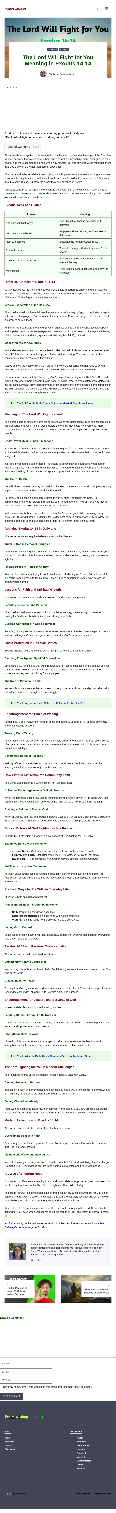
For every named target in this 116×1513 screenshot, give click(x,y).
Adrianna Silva (67, 74)
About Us (9, 1441)
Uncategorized (84, 1461)
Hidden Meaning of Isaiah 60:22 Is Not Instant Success (17, 1291)
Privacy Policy (83, 1493)
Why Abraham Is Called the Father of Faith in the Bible (55, 703)
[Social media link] (36, 1417)
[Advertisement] (58, 111)
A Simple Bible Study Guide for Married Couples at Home (58, 403)
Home (7, 1438)
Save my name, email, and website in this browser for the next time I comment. (47, 1386)
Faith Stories (83, 1445)
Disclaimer (10, 1449)
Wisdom (81, 1468)
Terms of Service (103, 1493)
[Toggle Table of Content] (34, 147)
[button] (96, 9)
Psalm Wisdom (38, 1251)
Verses (63, 49)
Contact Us (10, 1445)
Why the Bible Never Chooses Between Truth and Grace (58, 1056)
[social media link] (32, 1260)
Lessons (53, 49)
